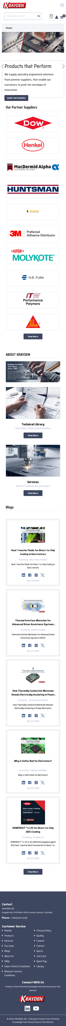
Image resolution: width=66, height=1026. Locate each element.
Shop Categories (16, 98)
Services (8, 941)
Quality (40, 936)
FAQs (7, 961)
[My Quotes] (51, 16)
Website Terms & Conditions (13, 973)
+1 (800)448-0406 (18, 918)
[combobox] (23, 16)
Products (9, 936)
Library (40, 966)
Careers (40, 941)
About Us (9, 956)
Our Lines (9, 946)
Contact (41, 946)
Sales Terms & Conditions (17, 966)
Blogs (7, 951)
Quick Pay (42, 961)
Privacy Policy (44, 930)
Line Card (41, 956)
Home (9, 28)
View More (33, 336)
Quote (40, 951)
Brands (8, 930)
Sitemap (33, 1019)
